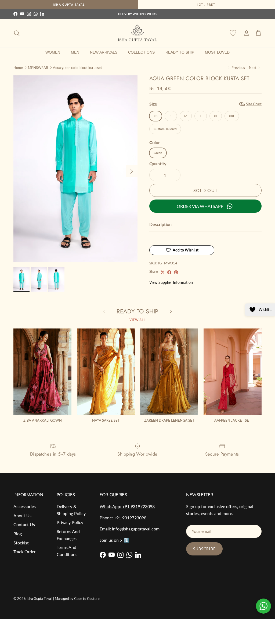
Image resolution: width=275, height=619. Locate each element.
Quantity (157, 163)
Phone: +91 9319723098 (123, 517)
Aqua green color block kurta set (77, 67)
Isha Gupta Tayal (69, 4)
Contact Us (24, 524)
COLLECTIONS (141, 52)
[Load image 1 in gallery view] (75, 168)
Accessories (24, 506)
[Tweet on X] (163, 272)
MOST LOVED (217, 52)
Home (18, 67)
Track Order (24, 551)
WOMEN (52, 52)
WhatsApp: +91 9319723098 (127, 506)
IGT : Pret (206, 4)
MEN (75, 52)
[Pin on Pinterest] (176, 272)
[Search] (16, 33)
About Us (22, 515)
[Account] (245, 33)
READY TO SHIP (179, 52)
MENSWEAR (38, 67)
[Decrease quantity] (154, 175)
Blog (17, 533)
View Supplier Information (171, 282)
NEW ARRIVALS (103, 52)
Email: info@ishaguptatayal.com (130, 528)
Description (160, 224)
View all (137, 320)
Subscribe (204, 549)
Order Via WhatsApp (200, 206)
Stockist (21, 542)
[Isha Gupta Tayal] (137, 33)
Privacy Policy (70, 522)
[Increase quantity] (175, 175)
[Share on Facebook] (169, 272)
